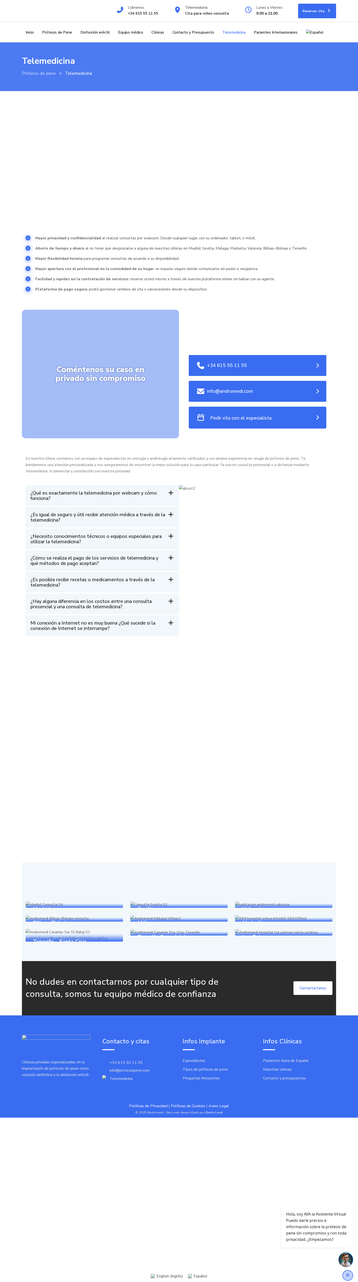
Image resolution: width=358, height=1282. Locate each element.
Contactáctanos (313, 988)
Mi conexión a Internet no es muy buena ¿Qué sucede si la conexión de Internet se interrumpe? (92, 626)
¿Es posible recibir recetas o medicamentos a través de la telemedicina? (92, 582)
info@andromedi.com (230, 391)
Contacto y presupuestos (284, 1078)
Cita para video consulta (207, 13)
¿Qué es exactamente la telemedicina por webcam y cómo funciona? (93, 496)
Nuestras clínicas (277, 1069)
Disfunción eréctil (95, 32)
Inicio (30, 32)
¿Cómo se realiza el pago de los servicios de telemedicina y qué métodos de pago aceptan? (94, 561)
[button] (102, 495)
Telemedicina (196, 7)
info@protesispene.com (130, 1070)
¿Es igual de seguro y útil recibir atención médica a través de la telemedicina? (97, 517)
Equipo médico (130, 32)
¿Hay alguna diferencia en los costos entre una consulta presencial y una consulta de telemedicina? (91, 604)
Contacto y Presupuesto (193, 32)
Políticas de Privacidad (148, 1106)
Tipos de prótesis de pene (205, 1069)
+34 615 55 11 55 (143, 13)
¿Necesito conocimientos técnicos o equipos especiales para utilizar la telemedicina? (96, 539)
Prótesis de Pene (57, 32)
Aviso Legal (218, 1106)
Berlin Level (214, 1112)
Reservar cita (313, 11)
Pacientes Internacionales (276, 32)
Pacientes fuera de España (285, 1060)
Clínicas (157, 32)
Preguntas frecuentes (201, 1078)
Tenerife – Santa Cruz (59, 941)
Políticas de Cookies (188, 1106)
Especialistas (194, 1060)
